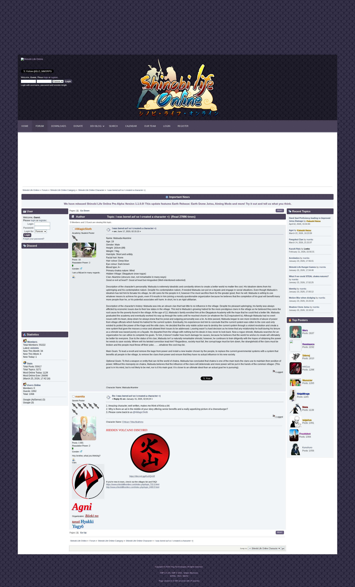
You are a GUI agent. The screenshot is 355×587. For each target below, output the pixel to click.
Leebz (307, 249)
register (54, 77)
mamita (80, 396)
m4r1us (306, 366)
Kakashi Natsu (313, 221)
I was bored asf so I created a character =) (134, 228)
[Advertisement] (98, 29)
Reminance (308, 344)
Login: (31, 224)
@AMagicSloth (140, 412)
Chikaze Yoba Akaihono (132, 422)
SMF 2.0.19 (165, 573)
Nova (305, 407)
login (46, 77)
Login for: (29, 231)
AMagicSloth (83, 228)
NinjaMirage (303, 393)
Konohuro (307, 447)
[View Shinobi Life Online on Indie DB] (32, 59)
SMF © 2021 (177, 573)
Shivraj (306, 355)
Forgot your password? (33, 239)
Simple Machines (190, 573)
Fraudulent (304, 433)
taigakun (306, 420)
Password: (28, 228)
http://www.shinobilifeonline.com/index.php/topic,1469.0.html (132, 487)
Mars (305, 330)
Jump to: (243, 548)
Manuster (307, 380)
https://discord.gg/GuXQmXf (142, 476)
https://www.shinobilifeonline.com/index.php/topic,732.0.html (132, 484)
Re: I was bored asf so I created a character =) (136, 396)
